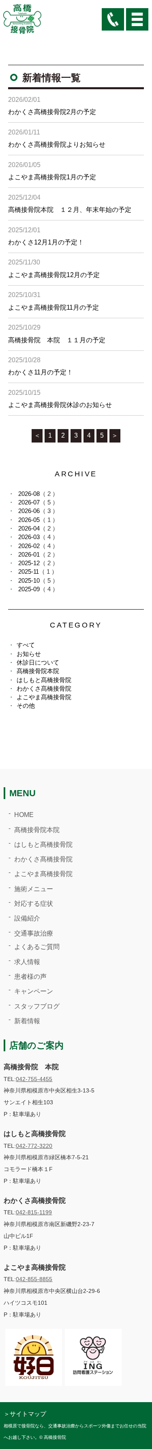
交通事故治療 (33, 933)
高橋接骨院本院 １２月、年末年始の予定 (69, 209)
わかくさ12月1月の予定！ (46, 242)
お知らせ (29, 653)
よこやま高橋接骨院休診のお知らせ (60, 404)
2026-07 (29, 502)
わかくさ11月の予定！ (40, 372)
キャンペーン (33, 991)
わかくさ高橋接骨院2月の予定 (52, 111)
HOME (24, 814)
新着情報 (27, 1020)
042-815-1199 (34, 1212)
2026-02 (29, 545)
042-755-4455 (34, 1079)
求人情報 (27, 961)
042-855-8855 (34, 1279)
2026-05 (29, 519)
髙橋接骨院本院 (38, 670)
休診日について (38, 662)
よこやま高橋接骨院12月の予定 (54, 274)
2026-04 (29, 528)
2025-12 (29, 562)
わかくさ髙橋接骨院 (44, 688)
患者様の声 (30, 976)
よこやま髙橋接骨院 (44, 697)
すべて (26, 644)
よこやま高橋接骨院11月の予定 (53, 307)
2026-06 (29, 510)
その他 (26, 705)
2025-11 (28, 571)
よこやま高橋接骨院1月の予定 (52, 177)
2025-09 (29, 589)
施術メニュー (33, 888)
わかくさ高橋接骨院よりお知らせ (56, 144)
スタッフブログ (37, 1006)
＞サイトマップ (25, 1413)
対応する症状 (33, 903)
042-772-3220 (34, 1146)
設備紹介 (27, 918)
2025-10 (29, 580)
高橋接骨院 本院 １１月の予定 (56, 340)
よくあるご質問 (37, 946)
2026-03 (29, 536)
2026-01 (29, 554)
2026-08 (29, 493)
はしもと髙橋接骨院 (44, 679)
